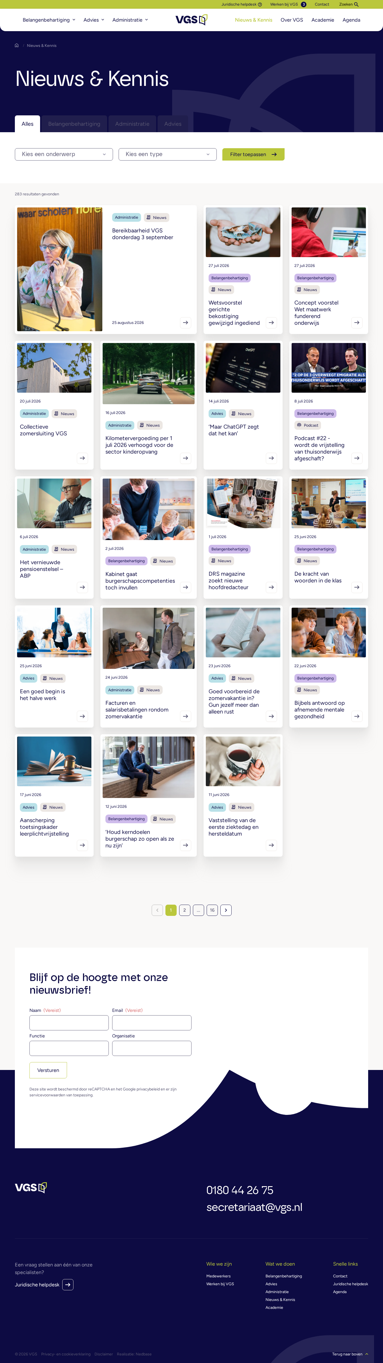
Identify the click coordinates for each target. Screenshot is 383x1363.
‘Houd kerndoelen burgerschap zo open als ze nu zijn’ (139, 839)
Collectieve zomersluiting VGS (43, 430)
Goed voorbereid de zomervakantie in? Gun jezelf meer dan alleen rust (234, 701)
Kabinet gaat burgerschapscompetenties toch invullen (140, 581)
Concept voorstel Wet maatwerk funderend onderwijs (316, 312)
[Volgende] (226, 910)
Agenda (351, 20)
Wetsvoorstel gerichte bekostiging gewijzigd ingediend (234, 312)
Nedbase (144, 1354)
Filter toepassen (248, 154)
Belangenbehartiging (46, 20)
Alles (27, 123)
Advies (91, 20)
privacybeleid (148, 1089)
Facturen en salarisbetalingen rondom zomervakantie (137, 709)
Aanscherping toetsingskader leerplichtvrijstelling (44, 827)
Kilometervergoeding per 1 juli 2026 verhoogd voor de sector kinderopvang (139, 445)
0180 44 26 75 (239, 1190)
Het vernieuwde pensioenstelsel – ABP (41, 569)
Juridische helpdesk (239, 4)
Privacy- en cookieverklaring (66, 1354)
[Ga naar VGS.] (18, 45)
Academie (323, 20)
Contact (322, 4)
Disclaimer (103, 1354)
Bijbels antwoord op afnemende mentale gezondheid (319, 709)
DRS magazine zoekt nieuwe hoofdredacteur (228, 580)
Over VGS (292, 20)
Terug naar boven (347, 1354)
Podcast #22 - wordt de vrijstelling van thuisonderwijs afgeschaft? (319, 448)
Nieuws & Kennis (253, 20)
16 (212, 910)
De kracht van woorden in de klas (318, 577)
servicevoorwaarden (47, 1095)
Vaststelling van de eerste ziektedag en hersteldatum (234, 827)
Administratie (127, 20)
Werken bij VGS (284, 4)
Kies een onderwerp (48, 154)
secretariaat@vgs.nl (254, 1207)
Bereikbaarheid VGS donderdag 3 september (142, 234)
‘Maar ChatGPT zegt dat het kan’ (234, 430)
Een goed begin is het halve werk (42, 694)
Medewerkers (218, 1276)
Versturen (48, 1070)
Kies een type (144, 154)
